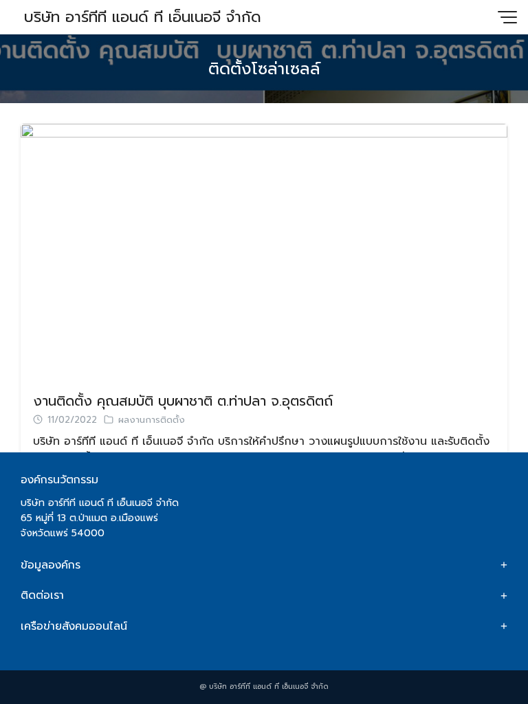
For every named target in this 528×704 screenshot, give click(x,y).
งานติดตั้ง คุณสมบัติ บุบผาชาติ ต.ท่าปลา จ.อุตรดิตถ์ (183, 400)
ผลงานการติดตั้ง (151, 420)
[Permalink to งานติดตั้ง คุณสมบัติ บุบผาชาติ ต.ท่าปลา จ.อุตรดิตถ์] (264, 251)
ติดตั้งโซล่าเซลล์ (264, 68)
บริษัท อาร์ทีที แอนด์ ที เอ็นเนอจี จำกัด (142, 17)
